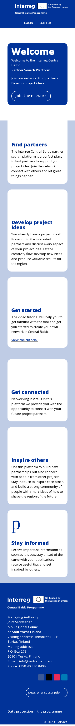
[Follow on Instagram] (57, 677)
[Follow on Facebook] (41, 677)
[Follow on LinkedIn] (64, 677)
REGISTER (44, 23)
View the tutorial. (24, 340)
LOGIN (28, 23)
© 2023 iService (56, 722)
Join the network (31, 95)
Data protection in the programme (35, 711)
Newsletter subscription (44, 692)
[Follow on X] (49, 677)
